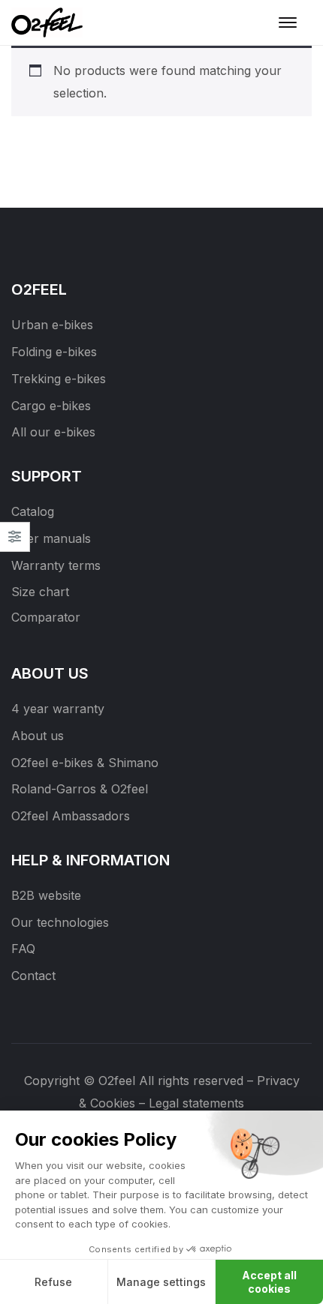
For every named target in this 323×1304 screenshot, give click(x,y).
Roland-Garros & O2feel (79, 788)
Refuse (53, 1282)
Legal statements (196, 1103)
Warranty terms (56, 565)
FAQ (23, 948)
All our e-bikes (53, 431)
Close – (14, 542)
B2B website (46, 895)
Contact (33, 975)
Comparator (45, 617)
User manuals (51, 538)
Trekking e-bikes (58, 378)
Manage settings (161, 1282)
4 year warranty (57, 708)
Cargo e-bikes (51, 405)
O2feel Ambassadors (70, 815)
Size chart (40, 591)
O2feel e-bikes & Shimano (84, 762)
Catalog (32, 511)
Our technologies (60, 922)
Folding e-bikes (54, 351)
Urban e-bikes (52, 324)
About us (37, 735)
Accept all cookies (269, 1282)
